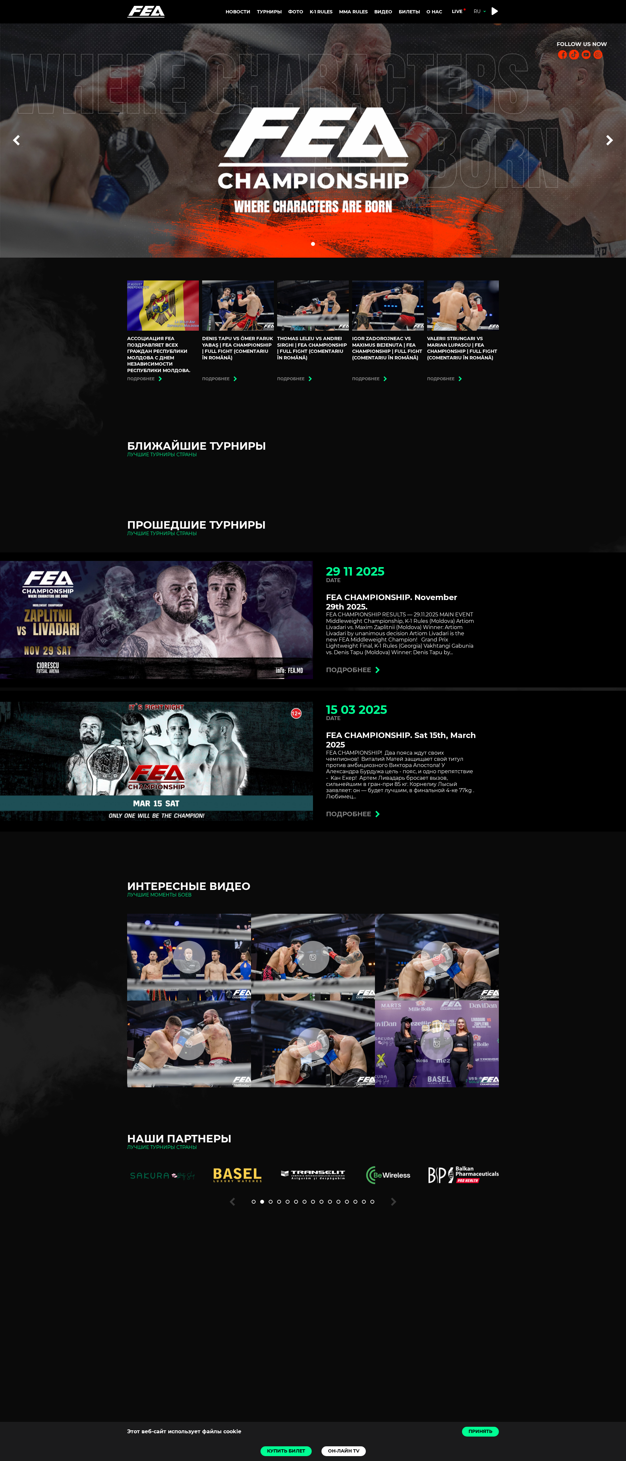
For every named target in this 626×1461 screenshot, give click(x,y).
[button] (313, 244)
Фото (295, 12)
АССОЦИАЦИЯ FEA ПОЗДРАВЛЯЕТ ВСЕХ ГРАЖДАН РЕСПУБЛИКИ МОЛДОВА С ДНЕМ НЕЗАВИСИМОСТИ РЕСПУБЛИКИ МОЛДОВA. (158, 354)
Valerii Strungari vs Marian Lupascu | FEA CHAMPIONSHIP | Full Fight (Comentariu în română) (462, 348)
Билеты (409, 12)
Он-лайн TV (343, 1451)
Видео (383, 12)
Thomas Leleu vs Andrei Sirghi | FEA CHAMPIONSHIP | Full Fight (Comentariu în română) (312, 348)
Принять (480, 1431)
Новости (238, 12)
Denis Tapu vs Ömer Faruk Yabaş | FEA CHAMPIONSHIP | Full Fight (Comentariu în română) (237, 348)
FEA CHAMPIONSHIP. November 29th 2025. (391, 602)
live (457, 11)
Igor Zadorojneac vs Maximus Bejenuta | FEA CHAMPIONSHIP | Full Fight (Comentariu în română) (387, 348)
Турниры (269, 12)
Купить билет (286, 1451)
